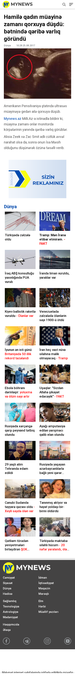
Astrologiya (10, 612)
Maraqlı (43, 594)
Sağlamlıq (9, 601)
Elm (40, 601)
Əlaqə (7, 630)
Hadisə (7, 594)
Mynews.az (12, 119)
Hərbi (42, 606)
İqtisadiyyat (46, 583)
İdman (42, 577)
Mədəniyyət (10, 617)
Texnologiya (11, 606)
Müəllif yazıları (48, 612)
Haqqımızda (11, 624)
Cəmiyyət (9, 577)
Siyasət (7, 583)
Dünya (10, 206)
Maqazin (44, 588)
